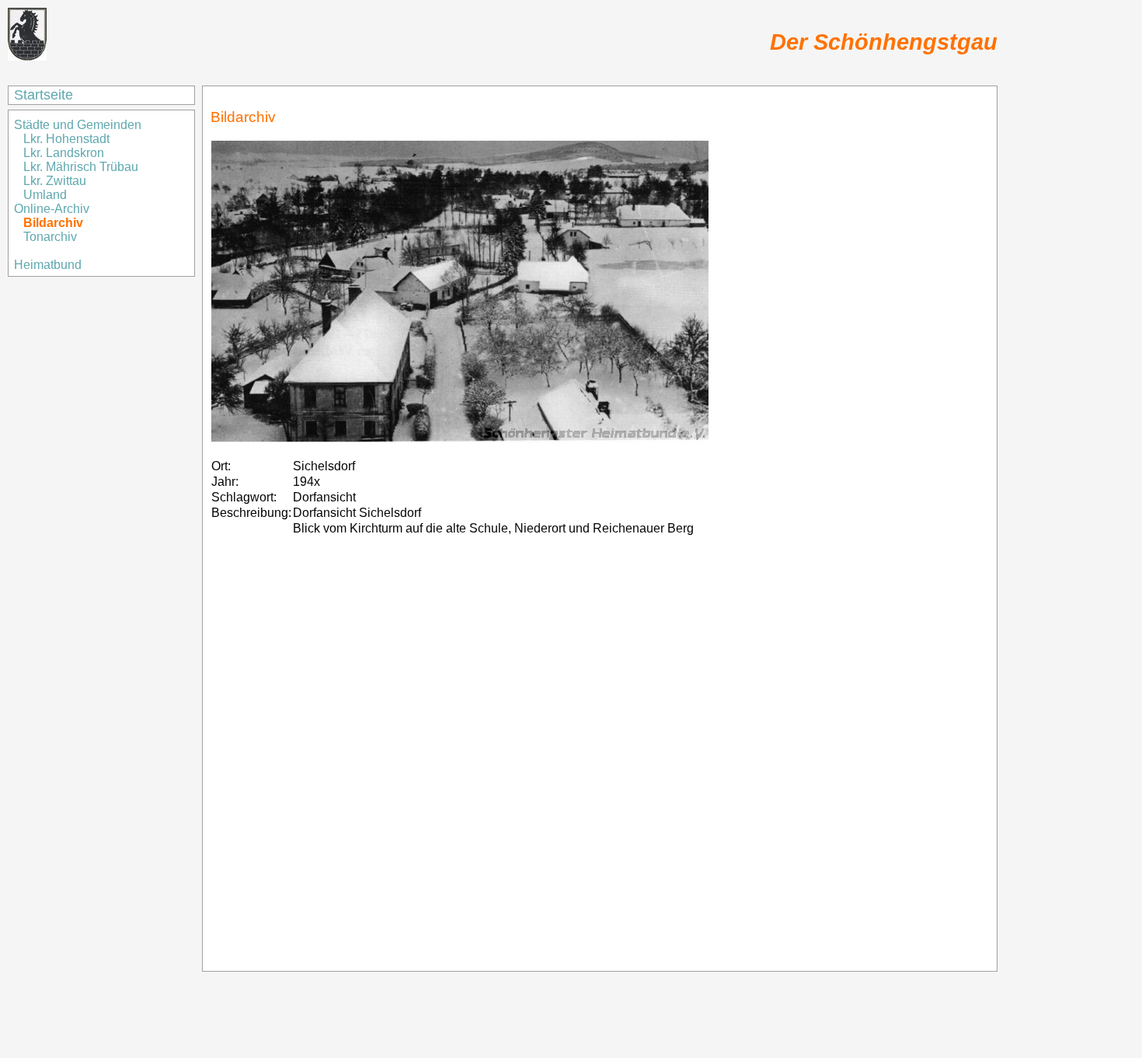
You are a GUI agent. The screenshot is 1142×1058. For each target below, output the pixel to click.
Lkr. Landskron (63, 152)
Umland (45, 194)
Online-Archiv (51, 208)
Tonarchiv (50, 236)
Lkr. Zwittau (54, 180)
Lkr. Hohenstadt (66, 138)
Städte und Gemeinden (79, 124)
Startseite (43, 95)
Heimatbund (48, 264)
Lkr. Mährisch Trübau (80, 166)
